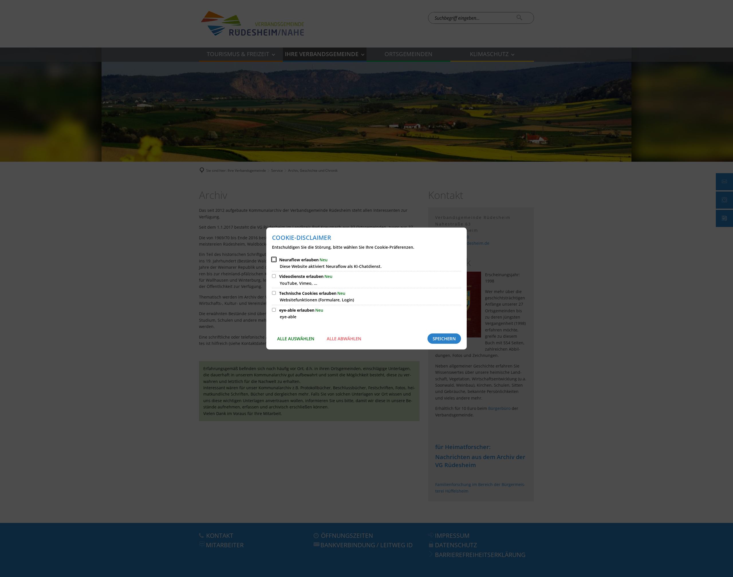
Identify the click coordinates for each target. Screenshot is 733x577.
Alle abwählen (344, 338)
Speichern (444, 338)
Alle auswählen (295, 338)
